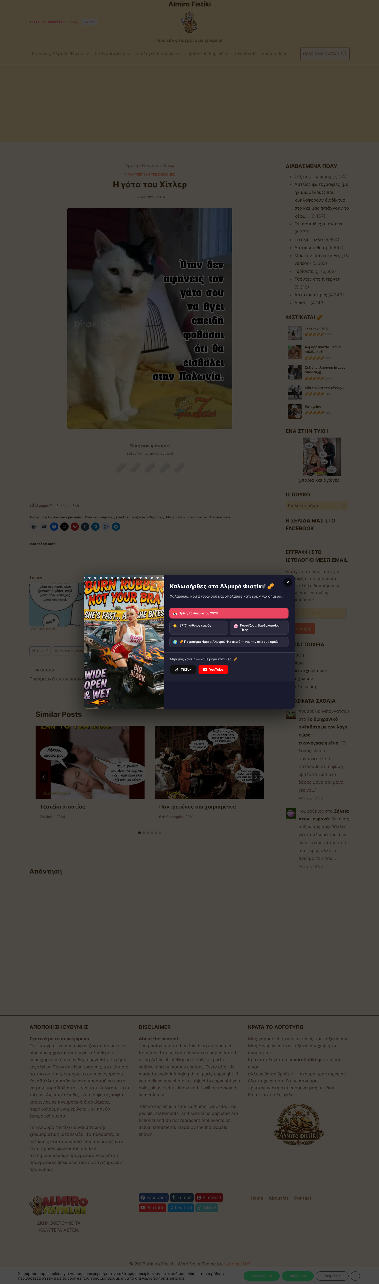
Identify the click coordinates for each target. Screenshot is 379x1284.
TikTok (186, 669)
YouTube (216, 669)
